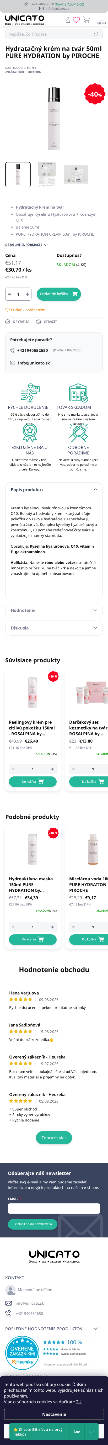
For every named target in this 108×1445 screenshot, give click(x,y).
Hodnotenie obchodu (54, 969)
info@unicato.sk (30, 1303)
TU (79, 1402)
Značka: (23, 72)
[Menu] (101, 19)
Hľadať (96, 34)
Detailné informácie (23, 245)
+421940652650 (29, 1313)
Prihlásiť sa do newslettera (32, 1224)
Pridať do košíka (54, 293)
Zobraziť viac (54, 1138)
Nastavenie (54, 1414)
